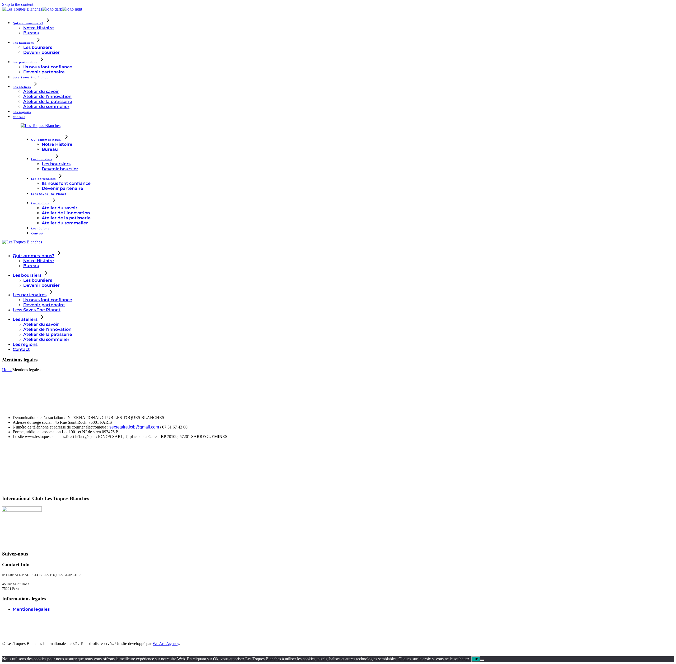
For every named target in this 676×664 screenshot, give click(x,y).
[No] (482, 660)
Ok (475, 659)
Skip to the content (17, 4)
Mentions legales (31, 609)
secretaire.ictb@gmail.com (134, 427)
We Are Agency (166, 643)
